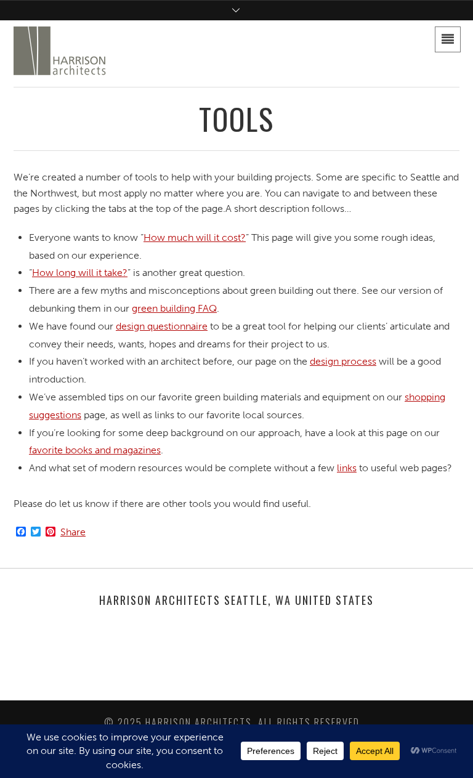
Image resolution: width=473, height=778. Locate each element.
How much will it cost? (195, 237)
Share (73, 532)
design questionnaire (162, 326)
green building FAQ (174, 308)
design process (343, 361)
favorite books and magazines (95, 450)
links (347, 468)
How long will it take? (79, 272)
